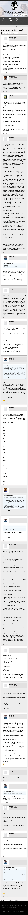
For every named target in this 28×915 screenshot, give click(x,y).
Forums (10, 20)
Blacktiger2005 (12, 37)
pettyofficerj (11, 256)
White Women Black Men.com (14, 12)
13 (14, 900)
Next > (16, 900)
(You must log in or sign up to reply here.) (19, 898)
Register (23, 15)
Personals (7, 905)
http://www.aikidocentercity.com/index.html (13, 755)
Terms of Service (12, 907)
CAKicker (11, 95)
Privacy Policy (4, 907)
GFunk (10, 488)
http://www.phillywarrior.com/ (10, 739)
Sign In (14, 15)
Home (3, 20)
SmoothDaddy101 (13, 76)
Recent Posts (4, 23)
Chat (21, 905)
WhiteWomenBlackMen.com (19, 911)
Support (24, 905)
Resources (16, 905)
